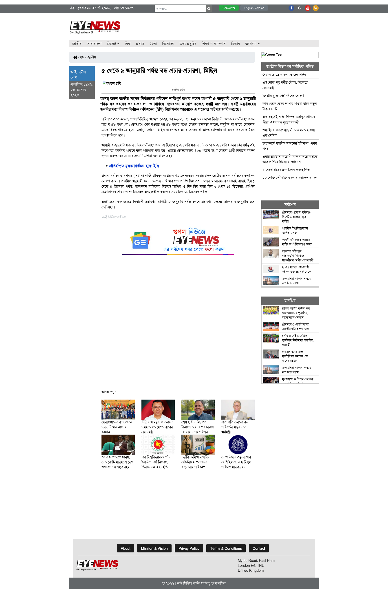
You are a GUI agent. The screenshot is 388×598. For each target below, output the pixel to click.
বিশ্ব (127, 43)
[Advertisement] (178, 324)
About (125, 548)
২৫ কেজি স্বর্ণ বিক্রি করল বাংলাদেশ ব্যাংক (289, 177)
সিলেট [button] (111, 43)
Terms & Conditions (226, 548)
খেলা (153, 43)
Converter (229, 8)
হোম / (81, 57)
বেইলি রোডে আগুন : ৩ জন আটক (284, 74)
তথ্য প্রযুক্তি (188, 43)
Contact (259, 548)
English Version (254, 8)
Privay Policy (189, 548)
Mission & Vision (154, 548)
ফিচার (235, 43)
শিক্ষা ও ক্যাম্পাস (213, 43)
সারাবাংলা (94, 43)
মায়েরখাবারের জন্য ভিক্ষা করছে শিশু (286, 169)
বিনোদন (168, 43)
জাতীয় (77, 43)
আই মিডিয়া (184, 583)
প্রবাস (140, 43)
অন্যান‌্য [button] (251, 43)
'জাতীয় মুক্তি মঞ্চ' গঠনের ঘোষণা (283, 95)
